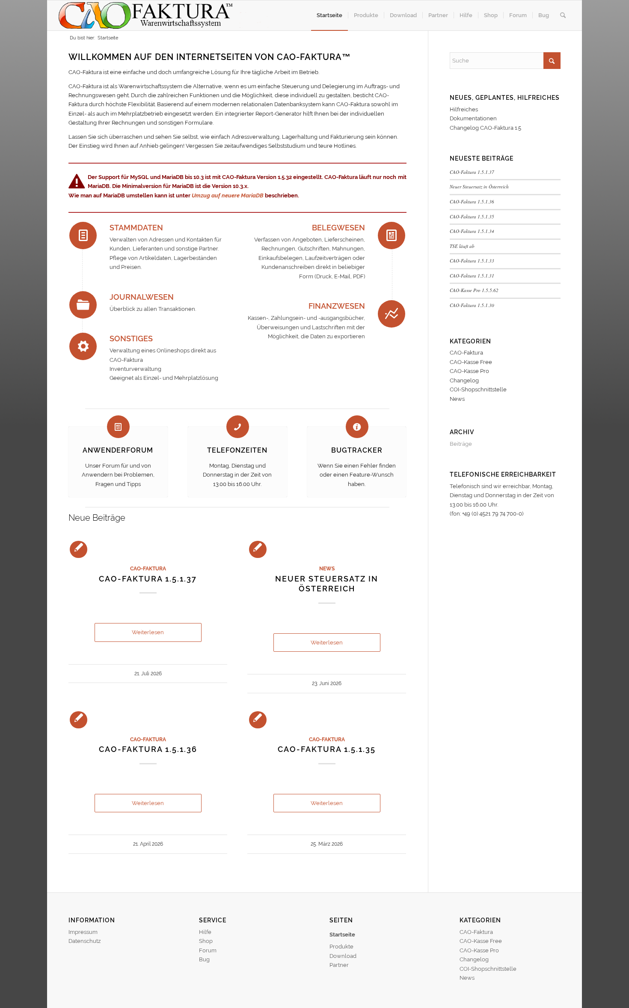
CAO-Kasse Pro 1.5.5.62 (474, 290)
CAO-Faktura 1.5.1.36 (148, 749)
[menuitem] (329, 15)
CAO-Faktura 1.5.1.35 (327, 749)
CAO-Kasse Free (471, 362)
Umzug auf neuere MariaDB (228, 195)
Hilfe (205, 932)
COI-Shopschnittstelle (478, 389)
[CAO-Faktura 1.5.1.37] (147, 549)
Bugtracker (357, 450)
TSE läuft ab (462, 246)
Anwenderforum (118, 450)
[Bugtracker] (357, 426)
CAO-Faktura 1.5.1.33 (472, 260)
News (327, 569)
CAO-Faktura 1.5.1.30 (472, 305)
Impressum (83, 932)
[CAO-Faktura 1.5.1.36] (147, 719)
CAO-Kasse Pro (469, 371)
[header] (167, 15)
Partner (339, 965)
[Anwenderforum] (118, 426)
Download (342, 956)
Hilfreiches (464, 109)
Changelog (464, 380)
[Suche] (563, 15)
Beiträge (461, 444)
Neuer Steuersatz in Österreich (479, 186)
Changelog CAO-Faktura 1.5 (485, 128)
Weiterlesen (148, 632)
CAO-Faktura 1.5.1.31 (472, 275)
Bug (204, 959)
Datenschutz (84, 941)
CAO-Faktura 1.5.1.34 (472, 231)
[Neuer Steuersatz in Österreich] (326, 549)
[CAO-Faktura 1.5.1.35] (326, 719)
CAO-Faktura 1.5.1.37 (148, 578)
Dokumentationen (473, 118)
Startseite (342, 934)
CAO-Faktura (148, 569)
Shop (206, 941)
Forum (208, 950)
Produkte (341, 946)
